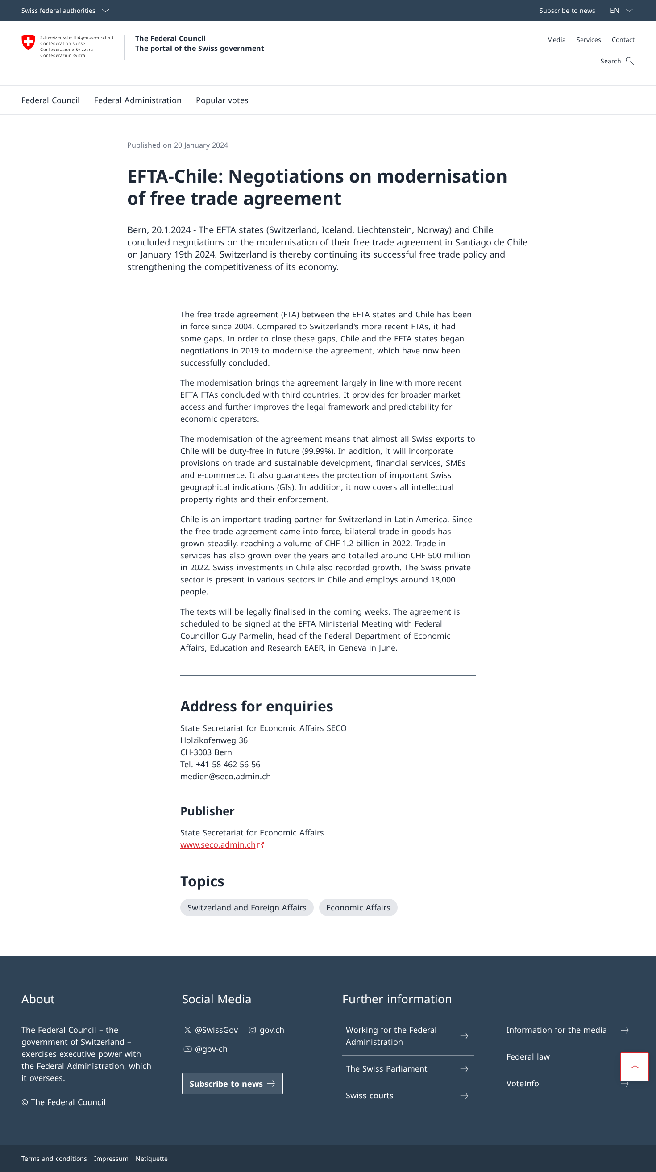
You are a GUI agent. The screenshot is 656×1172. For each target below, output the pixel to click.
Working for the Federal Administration (391, 1035)
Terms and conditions (54, 1158)
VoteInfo (523, 1083)
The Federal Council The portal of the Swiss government (199, 43)
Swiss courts (370, 1095)
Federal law (528, 1056)
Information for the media (557, 1029)
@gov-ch (211, 1048)
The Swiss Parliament (387, 1068)
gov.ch (272, 1029)
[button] (50, 100)
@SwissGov (216, 1029)
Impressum (111, 1158)
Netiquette (152, 1158)
